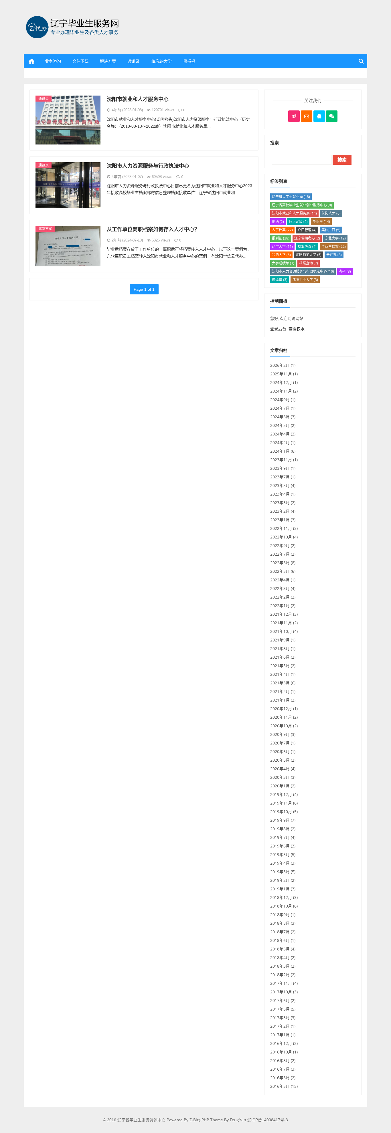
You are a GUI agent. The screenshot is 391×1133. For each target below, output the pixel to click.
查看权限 (297, 328)
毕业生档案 (333, 246)
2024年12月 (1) (284, 382)
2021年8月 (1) (282, 648)
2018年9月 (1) (282, 914)
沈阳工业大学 (305, 279)
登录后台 (278, 328)
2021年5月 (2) (282, 665)
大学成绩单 (283, 263)
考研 (345, 271)
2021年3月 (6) (282, 683)
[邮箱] (306, 116)
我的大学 (281, 254)
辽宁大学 (282, 246)
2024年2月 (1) (282, 442)
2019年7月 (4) (282, 837)
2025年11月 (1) (284, 374)
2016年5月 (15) (284, 1086)
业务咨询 (53, 61)
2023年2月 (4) (282, 511)
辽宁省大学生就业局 (291, 196)
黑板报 (189, 61)
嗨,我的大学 (161, 61)
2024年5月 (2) (282, 425)
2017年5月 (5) (282, 1009)
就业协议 (307, 246)
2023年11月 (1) (284, 459)
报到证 (280, 238)
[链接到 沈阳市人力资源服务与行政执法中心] (67, 184)
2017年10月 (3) (284, 992)
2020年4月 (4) (282, 768)
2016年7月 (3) (282, 1069)
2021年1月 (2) (282, 700)
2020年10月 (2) (284, 725)
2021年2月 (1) (282, 691)
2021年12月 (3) (284, 614)
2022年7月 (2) (282, 554)
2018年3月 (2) (282, 966)
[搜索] (360, 61)
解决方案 (108, 61)
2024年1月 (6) (282, 451)
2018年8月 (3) (282, 923)
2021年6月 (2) (282, 657)
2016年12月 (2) (284, 1043)
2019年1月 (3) (282, 889)
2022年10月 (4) (284, 537)
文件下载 (80, 61)
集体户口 (330, 229)
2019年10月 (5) (284, 811)
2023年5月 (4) (282, 485)
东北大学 (335, 238)
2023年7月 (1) (282, 477)
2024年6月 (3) (282, 416)
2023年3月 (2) (282, 502)
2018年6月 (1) (282, 940)
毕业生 (321, 221)
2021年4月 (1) (282, 674)
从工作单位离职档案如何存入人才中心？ (153, 229)
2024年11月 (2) (284, 391)
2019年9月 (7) (282, 820)
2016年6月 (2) (282, 1077)
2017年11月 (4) (284, 983)
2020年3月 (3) (282, 777)
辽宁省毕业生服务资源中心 (48, 80)
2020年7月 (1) (282, 743)
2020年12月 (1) (284, 708)
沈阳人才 (331, 213)
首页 (31, 61)
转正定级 (298, 221)
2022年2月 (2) (282, 597)
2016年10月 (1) (284, 1052)
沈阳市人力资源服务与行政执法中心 (148, 165)
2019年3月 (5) (282, 871)
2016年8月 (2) (282, 1060)
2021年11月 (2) (284, 622)
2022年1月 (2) (282, 605)
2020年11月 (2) (284, 717)
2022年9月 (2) (282, 545)
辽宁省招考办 (307, 238)
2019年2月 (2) (282, 880)
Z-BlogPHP (199, 1119)
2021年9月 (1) (282, 640)
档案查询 (308, 263)
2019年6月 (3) (282, 846)
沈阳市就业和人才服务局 (294, 213)
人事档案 (282, 229)
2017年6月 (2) (282, 1000)
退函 (278, 221)
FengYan (238, 1119)
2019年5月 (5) (282, 854)
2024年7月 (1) (282, 408)
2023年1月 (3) (282, 519)
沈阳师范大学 (308, 254)
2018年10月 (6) (284, 906)
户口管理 (307, 229)
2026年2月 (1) (282, 365)
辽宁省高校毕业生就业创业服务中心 (302, 205)
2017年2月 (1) (282, 1026)
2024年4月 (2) (282, 434)
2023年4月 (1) (282, 494)
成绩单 (279, 279)
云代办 (334, 254)
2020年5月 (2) (282, 760)
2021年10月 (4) (284, 631)
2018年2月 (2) (282, 974)
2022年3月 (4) (282, 588)
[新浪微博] (294, 116)
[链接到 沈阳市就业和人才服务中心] (67, 119)
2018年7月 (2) (282, 931)
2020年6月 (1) (282, 751)
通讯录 (133, 61)
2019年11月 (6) (284, 803)
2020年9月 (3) (282, 734)
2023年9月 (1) (282, 468)
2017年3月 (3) (282, 1017)
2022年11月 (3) (284, 528)
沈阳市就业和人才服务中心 (138, 99)
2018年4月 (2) (282, 957)
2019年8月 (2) (282, 828)
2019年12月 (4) (284, 794)
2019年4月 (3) (282, 863)
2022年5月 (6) (282, 571)
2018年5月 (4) (282, 949)
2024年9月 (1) (282, 399)
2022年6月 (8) (282, 562)
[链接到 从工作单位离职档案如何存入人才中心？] (67, 245)
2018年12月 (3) (284, 897)
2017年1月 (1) (282, 1034)
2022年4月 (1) (282, 580)
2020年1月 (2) (282, 786)
